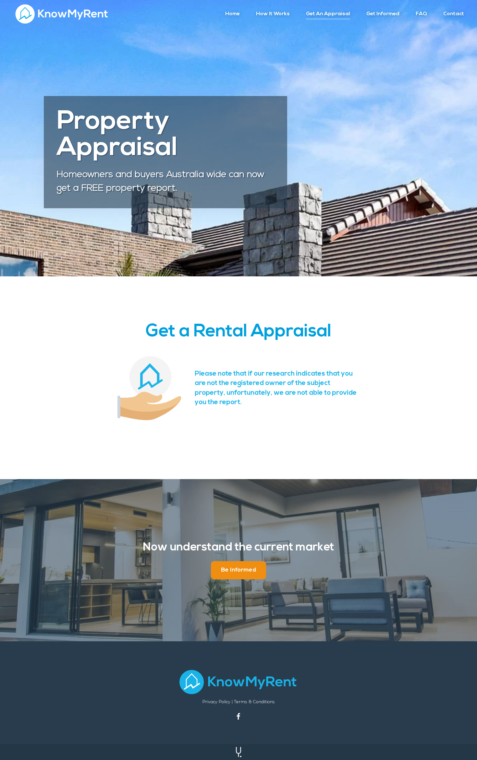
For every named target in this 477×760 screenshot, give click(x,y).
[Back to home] (61, 14)
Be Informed (238, 570)
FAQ (421, 14)
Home (232, 14)
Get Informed (382, 14)
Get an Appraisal (328, 14)
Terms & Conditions (254, 702)
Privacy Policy (216, 702)
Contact (453, 14)
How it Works (273, 14)
